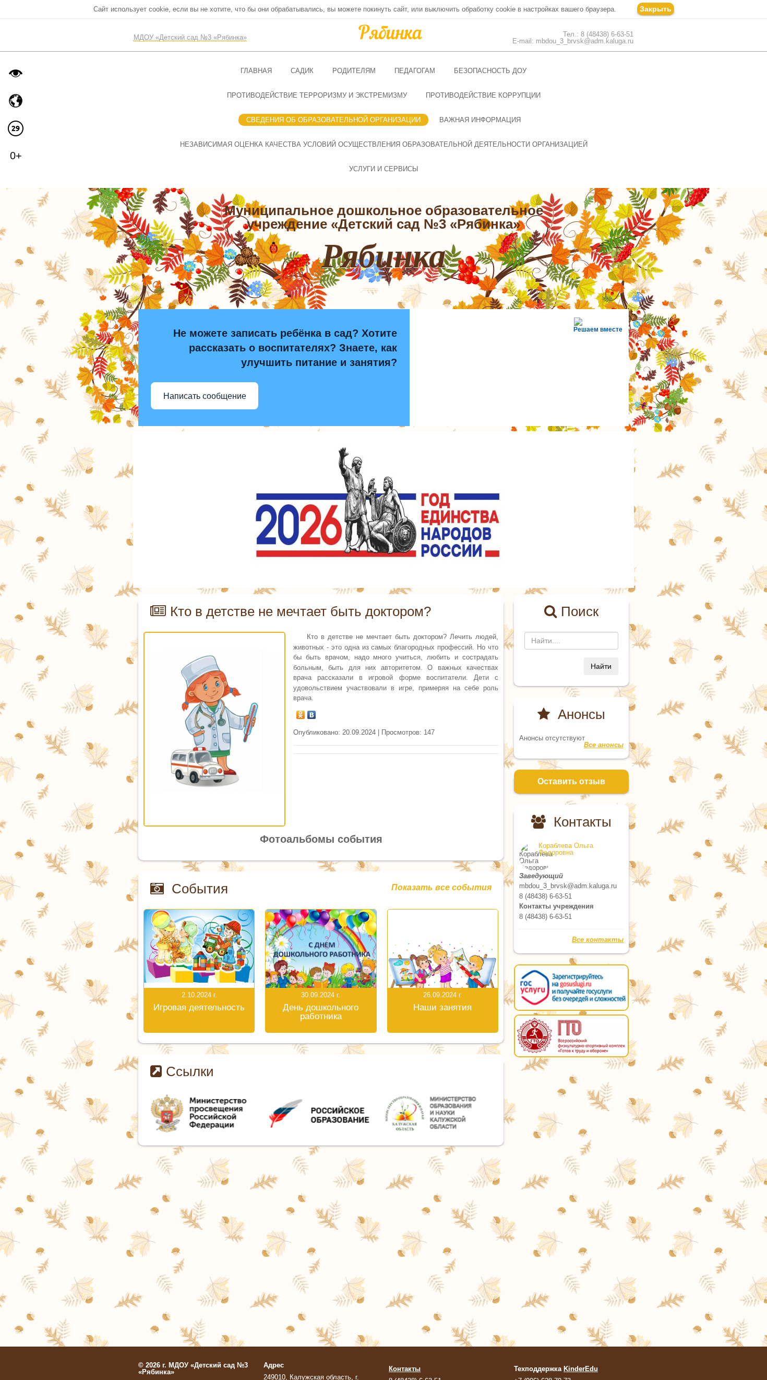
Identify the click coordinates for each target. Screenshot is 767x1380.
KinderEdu (581, 1369)
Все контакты (598, 939)
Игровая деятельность (199, 1007)
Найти (601, 666)
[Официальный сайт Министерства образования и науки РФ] (202, 1113)
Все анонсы (604, 745)
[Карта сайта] (15, 100)
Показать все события (441, 887)
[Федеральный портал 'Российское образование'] (321, 1113)
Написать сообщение (204, 396)
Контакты (405, 1369)
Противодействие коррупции (483, 95)
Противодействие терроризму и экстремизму (317, 95)
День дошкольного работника (320, 1011)
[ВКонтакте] (311, 712)
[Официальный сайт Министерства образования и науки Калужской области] (439, 1113)
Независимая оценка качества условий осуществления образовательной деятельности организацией (384, 144)
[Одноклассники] (300, 712)
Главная (256, 71)
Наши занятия (442, 1007)
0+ (16, 155)
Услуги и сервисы (383, 169)
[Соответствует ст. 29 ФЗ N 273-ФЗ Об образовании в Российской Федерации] (15, 128)
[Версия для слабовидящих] (15, 73)
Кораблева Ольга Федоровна (565, 849)
